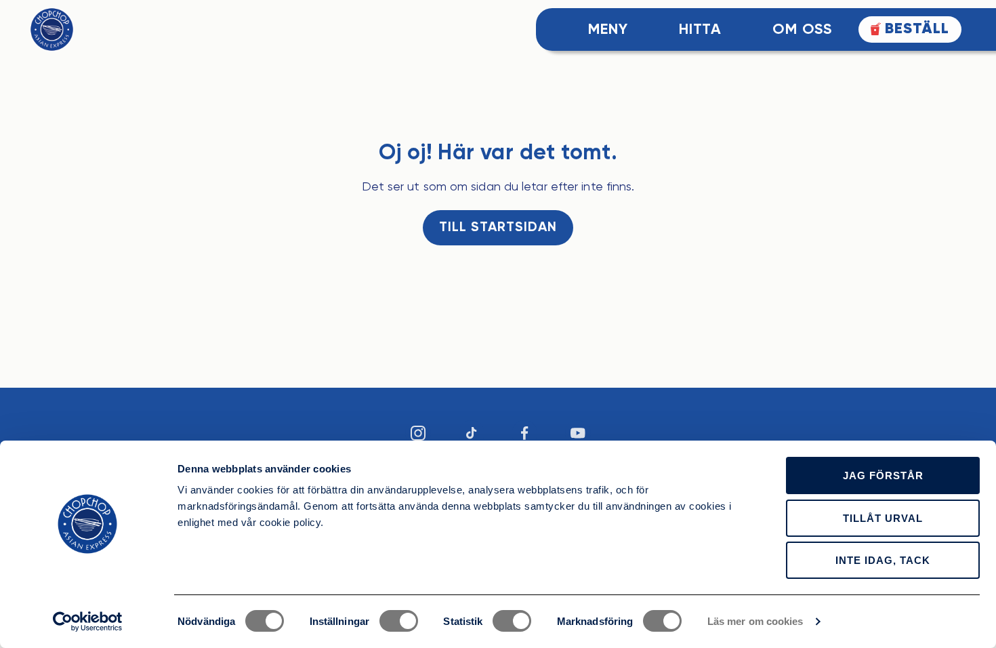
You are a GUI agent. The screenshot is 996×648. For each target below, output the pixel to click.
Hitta (700, 30)
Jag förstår (883, 475)
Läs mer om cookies (755, 621)
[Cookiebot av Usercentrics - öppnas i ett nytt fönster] (87, 621)
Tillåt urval (883, 518)
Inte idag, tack (882, 560)
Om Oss (801, 30)
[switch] (398, 621)
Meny (608, 30)
